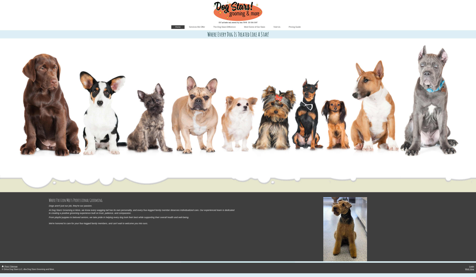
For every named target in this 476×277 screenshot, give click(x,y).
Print (6, 266)
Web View (469, 269)
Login (471, 266)
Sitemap (13, 266)
